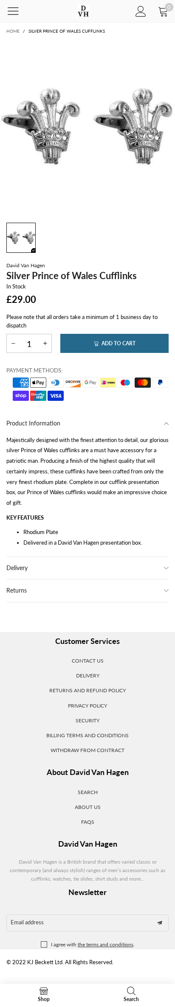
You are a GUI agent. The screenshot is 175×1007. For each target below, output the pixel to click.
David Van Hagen (25, 265)
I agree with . (93, 944)
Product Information (33, 423)
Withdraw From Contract (87, 750)
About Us (88, 807)
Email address (27, 922)
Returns (16, 590)
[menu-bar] (18, 11)
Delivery (17, 567)
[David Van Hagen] (83, 11)
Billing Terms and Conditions (87, 735)
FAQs (87, 822)
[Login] (141, 11)
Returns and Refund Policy (87, 690)
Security (87, 720)
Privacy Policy (87, 705)
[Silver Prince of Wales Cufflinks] (87, 126)
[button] (13, 343)
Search (88, 792)
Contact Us (88, 660)
